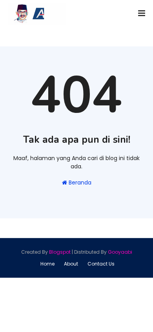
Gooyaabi (120, 252)
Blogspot (60, 252)
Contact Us (101, 263)
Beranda (79, 182)
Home (47, 263)
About (71, 263)
